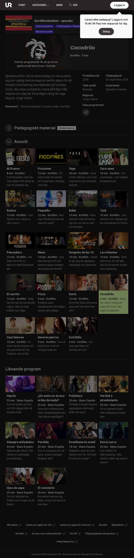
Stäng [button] (106, 31)
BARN (59, 5)
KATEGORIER (39, 5)
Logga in (119, 5)
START (21, 5)
